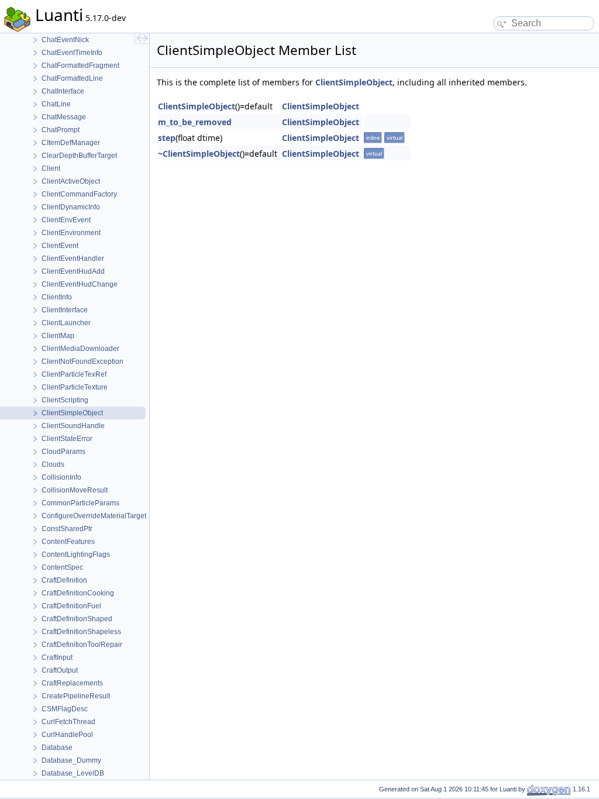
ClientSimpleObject (354, 82)
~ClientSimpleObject (199, 153)
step (166, 137)
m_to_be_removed (195, 122)
